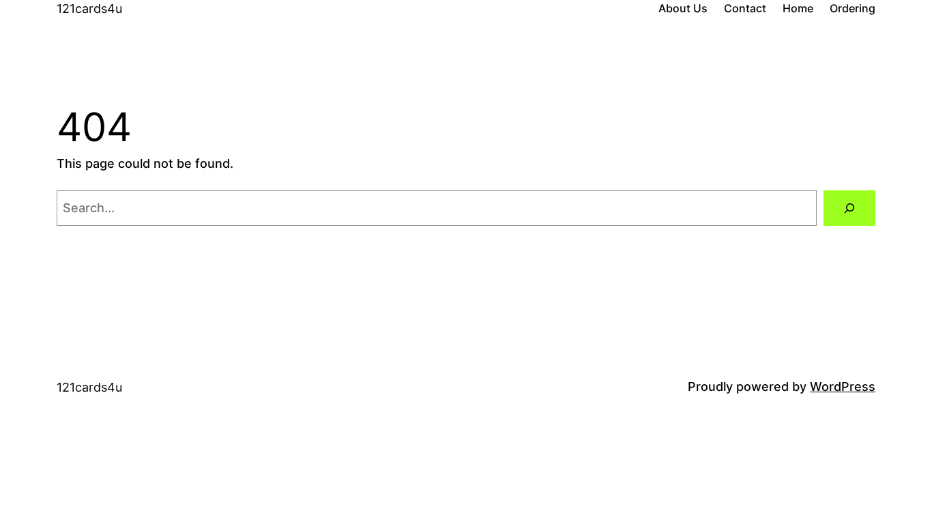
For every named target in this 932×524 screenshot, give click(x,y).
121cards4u (89, 8)
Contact (745, 8)
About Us (683, 8)
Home (798, 8)
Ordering (852, 8)
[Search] (849, 208)
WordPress (842, 386)
